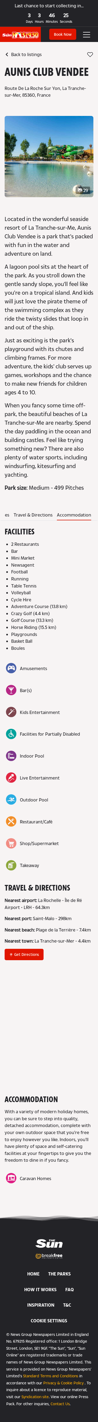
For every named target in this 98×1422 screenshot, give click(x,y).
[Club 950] (20, 32)
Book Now (63, 34)
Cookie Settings (49, 1320)
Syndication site (35, 1396)
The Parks (59, 1274)
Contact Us (60, 1403)
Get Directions (26, 954)
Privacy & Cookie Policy (63, 1382)
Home (33, 1274)
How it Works (40, 1289)
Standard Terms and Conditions (50, 1375)
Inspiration (40, 1305)
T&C (67, 1305)
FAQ (69, 1289)
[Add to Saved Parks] (90, 54)
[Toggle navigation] (82, 34)
